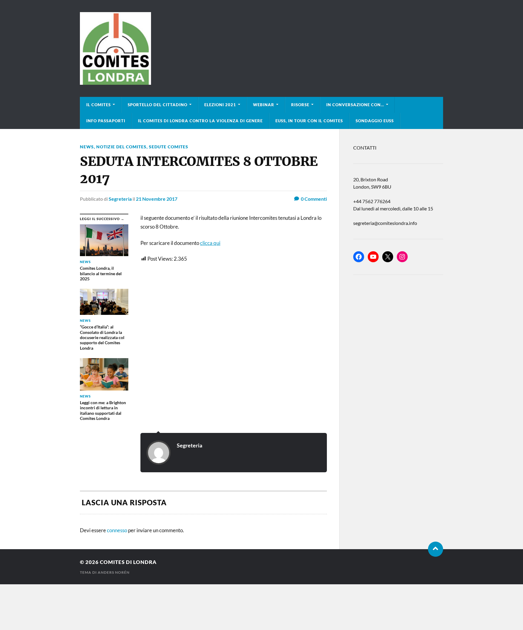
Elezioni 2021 (220, 104)
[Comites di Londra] (261, 48)
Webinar (263, 104)
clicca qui (210, 243)
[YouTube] (373, 256)
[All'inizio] (435, 549)
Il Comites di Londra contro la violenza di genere (200, 120)
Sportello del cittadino (157, 104)
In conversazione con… (355, 104)
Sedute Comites (168, 146)
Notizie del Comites (121, 146)
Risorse (300, 104)
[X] (387, 256)
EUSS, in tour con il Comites (309, 120)
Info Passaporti (105, 120)
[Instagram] (402, 256)
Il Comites (98, 104)
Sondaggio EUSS (375, 120)
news (87, 146)
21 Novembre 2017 (156, 199)
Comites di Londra (128, 562)
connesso (117, 530)
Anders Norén (114, 572)
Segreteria (120, 199)
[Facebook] (358, 256)
